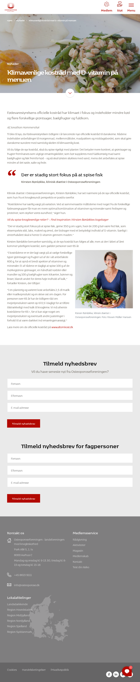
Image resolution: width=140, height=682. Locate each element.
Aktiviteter (79, 544)
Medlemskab (81, 555)
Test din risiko (81, 566)
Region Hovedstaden (19, 609)
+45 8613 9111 (23, 574)
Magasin (78, 550)
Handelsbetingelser (34, 669)
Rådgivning (80, 539)
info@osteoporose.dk (27, 584)
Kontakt (77, 561)
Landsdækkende (17, 603)
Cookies (12, 669)
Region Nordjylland (18, 620)
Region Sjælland (17, 625)
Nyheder (20, 20)
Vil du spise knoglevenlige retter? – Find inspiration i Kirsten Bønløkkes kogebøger (57, 219)
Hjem (9, 20)
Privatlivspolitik (60, 669)
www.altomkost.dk (62, 326)
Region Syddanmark (19, 631)
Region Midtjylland (18, 614)
